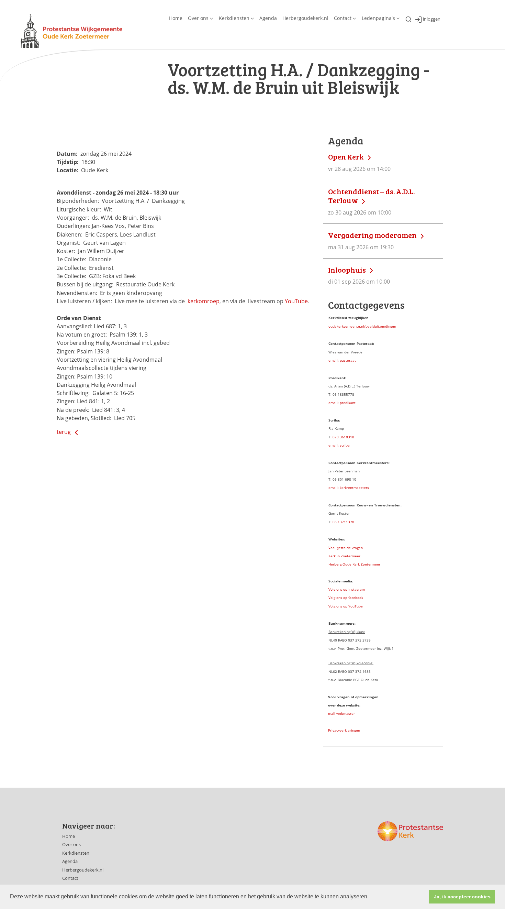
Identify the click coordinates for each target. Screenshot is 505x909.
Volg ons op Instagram (346, 589)
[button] (371, 897)
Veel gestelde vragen (345, 547)
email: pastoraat (342, 360)
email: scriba (339, 445)
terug (64, 432)
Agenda (268, 18)
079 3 (337, 437)
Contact (342, 18)
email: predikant (342, 402)
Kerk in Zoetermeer (344, 556)
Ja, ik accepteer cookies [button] (462, 896)
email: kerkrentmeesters (348, 487)
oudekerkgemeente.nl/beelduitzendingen (362, 326)
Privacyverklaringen (344, 730)
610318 (348, 437)
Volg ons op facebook (345, 597)
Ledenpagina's (378, 18)
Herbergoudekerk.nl (305, 18)
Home (175, 18)
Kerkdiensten (234, 18)
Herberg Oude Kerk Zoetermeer (354, 564)
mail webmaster (341, 713)
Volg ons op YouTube (345, 606)
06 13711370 (343, 521)
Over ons (198, 18)
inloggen (431, 19)
